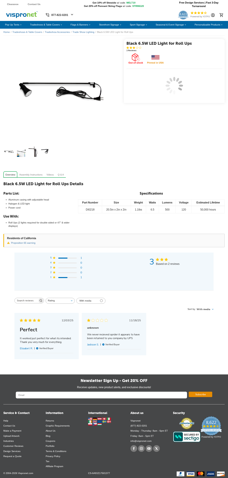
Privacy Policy (53, 456)
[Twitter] (156, 448)
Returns (50, 420)
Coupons (50, 441)
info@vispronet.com (141, 441)
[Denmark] (109, 421)
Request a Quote (12, 456)
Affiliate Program (54, 466)
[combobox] (60, 301)
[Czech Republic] (95, 424)
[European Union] (100, 421)
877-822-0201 (59, 15)
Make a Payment (12, 430)
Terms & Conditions (56, 451)
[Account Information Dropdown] (213, 15)
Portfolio (50, 446)
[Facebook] (133, 448)
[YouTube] (149, 448)
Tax (47, 461)
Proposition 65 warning (23, 243)
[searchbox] (26, 300)
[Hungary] (100, 424)
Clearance (12, 4)
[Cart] (221, 15)
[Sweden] (104, 421)
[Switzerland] (104, 418)
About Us (50, 430)
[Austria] (100, 418)
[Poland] (90, 424)
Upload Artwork (11, 436)
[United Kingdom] (95, 421)
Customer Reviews (13, 446)
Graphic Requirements (58, 425)
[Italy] (109, 418)
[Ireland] (90, 421)
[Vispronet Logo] (22, 14)
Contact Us (34, 4)
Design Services (11, 451)
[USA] (90, 418)
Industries (8, 441)
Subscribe (200, 394)
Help (5, 420)
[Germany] (95, 418)
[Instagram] (141, 448)
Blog (48, 436)
